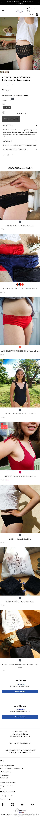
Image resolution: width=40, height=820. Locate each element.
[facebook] (3, 84)
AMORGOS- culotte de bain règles (20, 539)
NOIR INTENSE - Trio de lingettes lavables (20, 602)
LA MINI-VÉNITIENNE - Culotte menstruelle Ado (16, 78)
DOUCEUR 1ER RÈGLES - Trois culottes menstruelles (20, 288)
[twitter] (8, 84)
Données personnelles (7, 765)
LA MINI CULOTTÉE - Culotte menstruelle (20, 226)
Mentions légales (5, 772)
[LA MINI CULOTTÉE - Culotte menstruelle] (20, 195)
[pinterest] (12, 84)
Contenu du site (5, 775)
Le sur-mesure (4, 799)
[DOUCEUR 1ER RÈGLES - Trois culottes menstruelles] (20, 258)
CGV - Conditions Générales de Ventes (12, 769)
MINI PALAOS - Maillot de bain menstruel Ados (20, 414)
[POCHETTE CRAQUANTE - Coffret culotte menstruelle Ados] (20, 634)
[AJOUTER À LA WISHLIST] (4, 160)
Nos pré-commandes (6, 786)
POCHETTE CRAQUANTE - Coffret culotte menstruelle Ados (20, 665)
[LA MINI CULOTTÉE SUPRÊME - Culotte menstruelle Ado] (20, 321)
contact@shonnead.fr (6, 796)
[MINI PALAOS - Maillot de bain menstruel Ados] (20, 383)
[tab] (20, 125)
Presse (2, 789)
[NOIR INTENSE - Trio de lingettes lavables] (20, 571)
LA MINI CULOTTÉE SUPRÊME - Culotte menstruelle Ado (20, 351)
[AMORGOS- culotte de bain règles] (20, 509)
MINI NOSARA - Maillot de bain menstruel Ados (20, 476)
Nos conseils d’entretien (7, 783)
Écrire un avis (20, 691)
